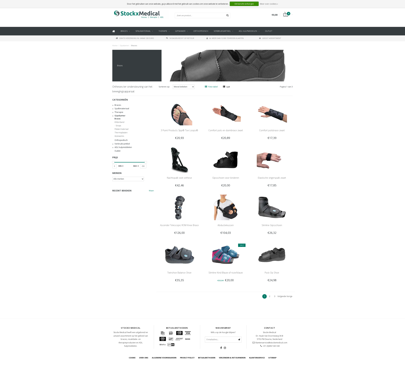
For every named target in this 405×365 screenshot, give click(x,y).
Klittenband (119, 122)
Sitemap (272, 357)
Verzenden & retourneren (232, 357)
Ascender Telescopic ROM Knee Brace (179, 225)
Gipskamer (180, 31)
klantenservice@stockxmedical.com (271, 342)
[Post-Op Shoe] (272, 254)
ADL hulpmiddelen (248, 31)
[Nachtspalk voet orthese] (179, 159)
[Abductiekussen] (226, 207)
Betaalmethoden (206, 357)
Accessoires (119, 136)
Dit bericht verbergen (244, 4)
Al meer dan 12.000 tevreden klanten (226, 38)
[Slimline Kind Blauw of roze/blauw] (226, 254)
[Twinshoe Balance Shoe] (179, 254)
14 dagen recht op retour (181, 38)
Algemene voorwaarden (164, 357)
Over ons (143, 357)
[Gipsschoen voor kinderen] (226, 159)
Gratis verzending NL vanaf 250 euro (136, 38)
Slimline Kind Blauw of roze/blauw (226, 272)
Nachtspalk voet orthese (179, 177)
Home (115, 45)
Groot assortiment (271, 38)
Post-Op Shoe (272, 272)
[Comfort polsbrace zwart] (272, 112)
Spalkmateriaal (143, 31)
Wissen (151, 191)
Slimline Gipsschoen (272, 225)
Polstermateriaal (121, 129)
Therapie (163, 31)
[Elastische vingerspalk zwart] (272, 159)
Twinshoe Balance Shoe (179, 272)
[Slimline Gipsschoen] (272, 207)
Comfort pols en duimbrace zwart (225, 130)
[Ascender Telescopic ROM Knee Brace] (179, 207)
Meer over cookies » (269, 4)
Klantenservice (257, 357)
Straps (118, 125)
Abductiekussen (226, 225)
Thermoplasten (121, 132)
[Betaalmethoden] (163, 333)
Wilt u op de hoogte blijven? (223, 332)
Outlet (268, 31)
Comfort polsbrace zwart (272, 130)
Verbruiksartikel (222, 31)
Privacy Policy (187, 357)
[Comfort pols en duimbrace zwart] (226, 112)
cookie (132, 357)
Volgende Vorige (284, 296)
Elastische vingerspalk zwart (272, 177)
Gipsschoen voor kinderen (225, 177)
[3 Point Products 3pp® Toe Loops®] (179, 112)
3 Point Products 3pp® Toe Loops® (179, 130)
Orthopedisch (200, 31)
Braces (124, 31)
